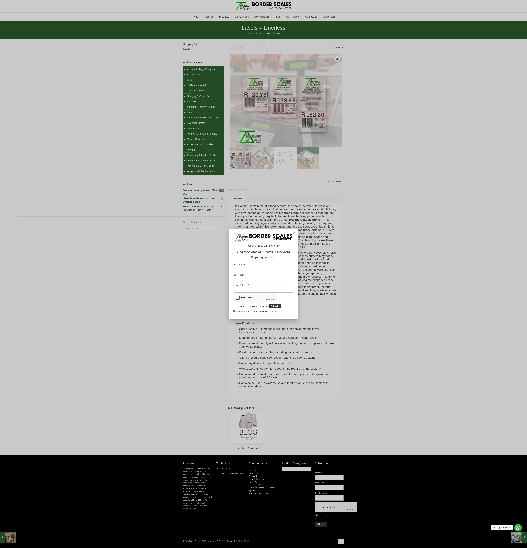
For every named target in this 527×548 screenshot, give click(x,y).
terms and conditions (258, 306)
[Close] (294, 233)
